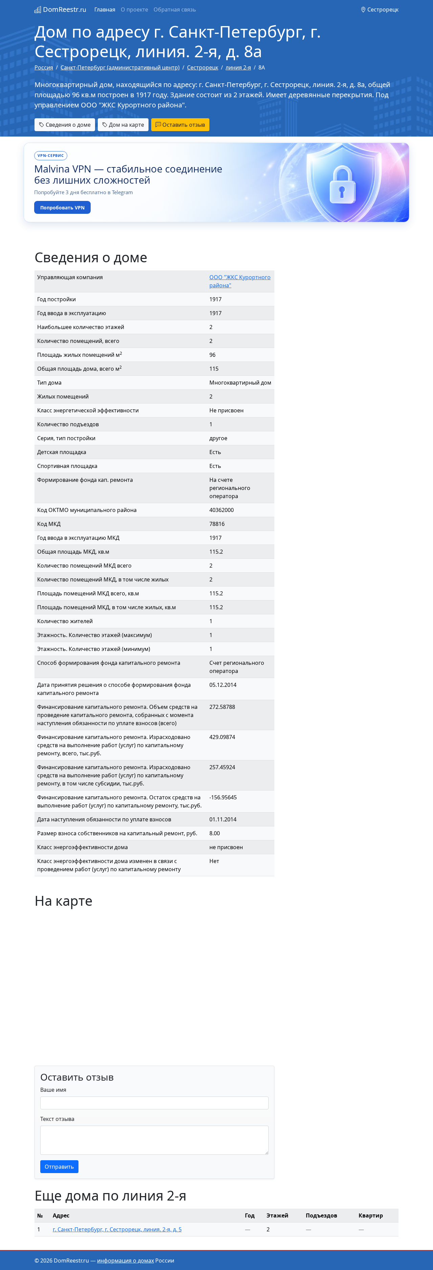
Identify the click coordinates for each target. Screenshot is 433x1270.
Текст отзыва (57, 1119)
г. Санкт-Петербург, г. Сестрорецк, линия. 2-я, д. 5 (117, 1229)
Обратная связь (175, 9)
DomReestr (63, 9)
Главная (104, 9)
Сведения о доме (67, 124)
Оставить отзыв (183, 124)
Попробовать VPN (62, 207)
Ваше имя (53, 1089)
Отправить (59, 1166)
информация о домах (125, 1260)
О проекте (134, 9)
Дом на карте (126, 124)
